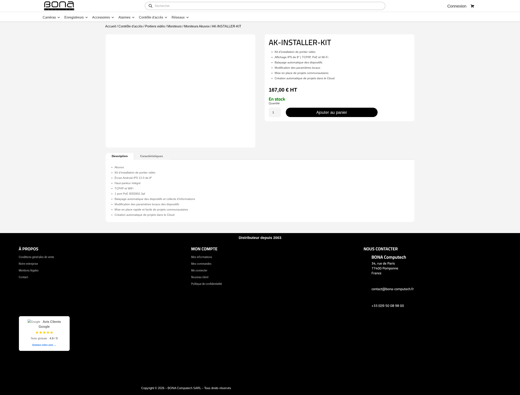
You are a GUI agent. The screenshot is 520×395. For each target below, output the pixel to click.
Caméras (49, 17)
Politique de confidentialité (206, 284)
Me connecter (199, 270)
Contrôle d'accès (151, 17)
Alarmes (124, 17)
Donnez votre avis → (44, 345)
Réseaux (178, 17)
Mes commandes (201, 264)
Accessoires (101, 17)
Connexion (456, 6)
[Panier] (472, 6)
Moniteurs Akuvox (197, 26)
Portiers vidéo (155, 26)
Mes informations (201, 257)
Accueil (110, 26)
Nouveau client (199, 277)
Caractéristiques (151, 156)
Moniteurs (174, 26)
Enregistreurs (74, 17)
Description (120, 156)
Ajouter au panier (331, 112)
